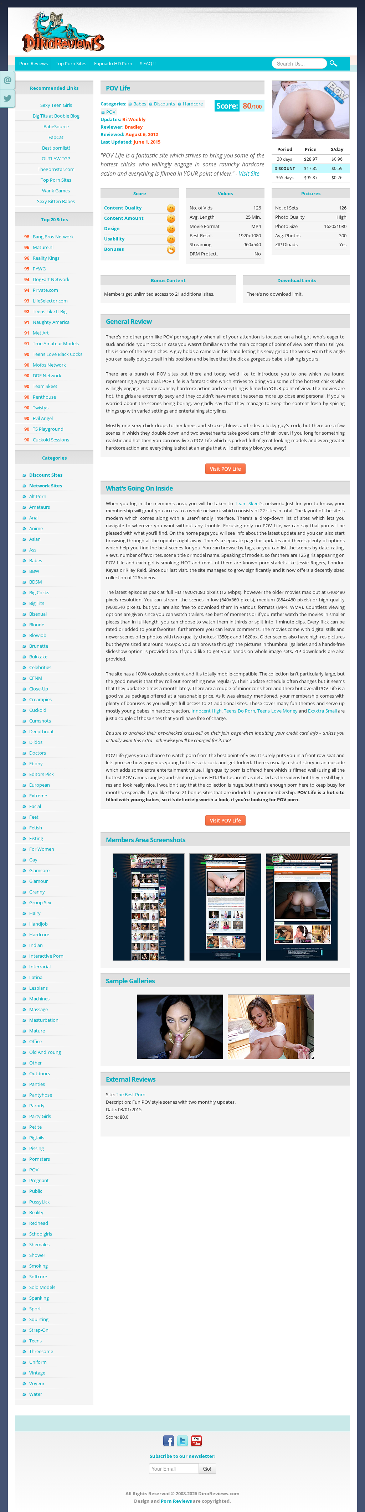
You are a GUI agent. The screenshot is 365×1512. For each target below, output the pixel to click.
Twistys (40, 407)
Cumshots (40, 721)
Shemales (39, 1244)
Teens (35, 1340)
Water (35, 1394)
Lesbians (38, 988)
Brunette (38, 646)
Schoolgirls (40, 1234)
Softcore (38, 1276)
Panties (37, 1084)
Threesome (41, 1351)
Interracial (40, 966)
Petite (35, 1127)
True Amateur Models (56, 343)
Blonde (36, 624)
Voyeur (37, 1383)
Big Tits (36, 603)
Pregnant (39, 1180)
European (39, 785)
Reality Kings (46, 258)
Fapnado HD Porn (113, 63)
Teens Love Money (277, 711)
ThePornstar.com (56, 169)
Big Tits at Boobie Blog (56, 116)
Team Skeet (45, 386)
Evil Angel (43, 418)
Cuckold (37, 710)
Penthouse (44, 397)
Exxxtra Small (322, 711)
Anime (36, 528)
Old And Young (45, 1052)
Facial (35, 806)
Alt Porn (37, 496)
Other (35, 1063)
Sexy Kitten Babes (56, 201)
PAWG (39, 268)
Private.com (45, 290)
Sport (35, 1308)
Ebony (36, 763)
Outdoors (39, 1073)
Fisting (36, 838)
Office (35, 1041)
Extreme (38, 795)
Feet (33, 817)
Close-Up (38, 688)
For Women (41, 849)
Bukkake (38, 656)
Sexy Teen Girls (56, 105)
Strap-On (38, 1330)
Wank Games (56, 190)
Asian (35, 539)
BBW (34, 571)
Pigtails (36, 1137)
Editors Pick (41, 774)
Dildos (35, 742)
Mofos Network (49, 365)
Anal (33, 517)
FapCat (55, 137)
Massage (38, 1009)
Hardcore (39, 934)
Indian (36, 945)
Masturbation (43, 1020)
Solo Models (42, 1287)
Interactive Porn (46, 956)
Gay (33, 859)
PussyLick (39, 1201)
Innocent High (206, 711)
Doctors (37, 753)
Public (35, 1191)
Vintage (37, 1372)
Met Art (41, 333)
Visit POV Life (225, 468)
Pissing (36, 1148)
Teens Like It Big (50, 311)
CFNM (35, 678)
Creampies (40, 699)
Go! (207, 1468)
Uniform (38, 1362)
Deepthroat (41, 731)
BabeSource (56, 126)
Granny (37, 892)
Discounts (164, 103)
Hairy (35, 913)
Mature (37, 1030)
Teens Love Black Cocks (57, 354)
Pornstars (39, 1159)
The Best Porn (130, 1094)
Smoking (38, 1266)
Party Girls (40, 1116)
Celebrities (40, 667)
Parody (37, 1105)
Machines (39, 998)
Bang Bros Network (53, 236)
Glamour (38, 881)
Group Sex (40, 902)
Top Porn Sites (71, 63)
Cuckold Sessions (51, 439)
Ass (32, 550)
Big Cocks (39, 592)
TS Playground (48, 429)
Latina (35, 977)
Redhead (38, 1223)
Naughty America (51, 322)
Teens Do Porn (239, 711)
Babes (35, 560)
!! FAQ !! (147, 63)
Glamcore (39, 870)
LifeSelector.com (50, 300)
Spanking (39, 1298)
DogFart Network (51, 279)
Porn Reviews (33, 63)
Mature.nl (43, 247)
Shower (37, 1255)
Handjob (38, 924)
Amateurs (39, 507)
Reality (36, 1212)
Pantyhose (40, 1095)
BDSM (35, 582)
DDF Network (47, 375)
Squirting (38, 1319)
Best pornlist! (56, 148)
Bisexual (38, 614)
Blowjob (37, 635)
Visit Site (249, 173)
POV (33, 1169)
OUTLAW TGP (56, 158)
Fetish (35, 827)
